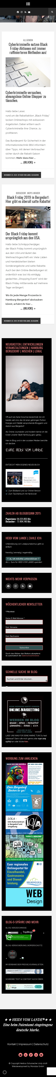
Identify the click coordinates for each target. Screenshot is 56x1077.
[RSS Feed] (26, 1055)
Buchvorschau (28, 485)
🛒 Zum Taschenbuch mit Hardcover (21, 494)
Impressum (25, 1044)
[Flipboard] (31, 1055)
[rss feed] (25, 12)
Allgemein (28, 40)
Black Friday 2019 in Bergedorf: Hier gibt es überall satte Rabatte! (28, 199)
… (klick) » (28, 162)
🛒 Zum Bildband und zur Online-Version (23, 491)
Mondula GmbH (37, 1066)
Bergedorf (21, 193)
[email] (29, 12)
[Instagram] (21, 12)
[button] (4, 1072)
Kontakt (12, 1044)
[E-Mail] (20, 1055)
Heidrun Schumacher (29, 1063)
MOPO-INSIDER (33, 193)
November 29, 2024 (10, 175)
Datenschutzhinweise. (31, 656)
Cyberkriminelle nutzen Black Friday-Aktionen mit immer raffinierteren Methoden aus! (28, 48)
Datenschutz (41, 1044)
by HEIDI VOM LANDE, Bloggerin (28, 175)
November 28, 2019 (10, 321)
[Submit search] (7, 686)
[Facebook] (18, 12)
